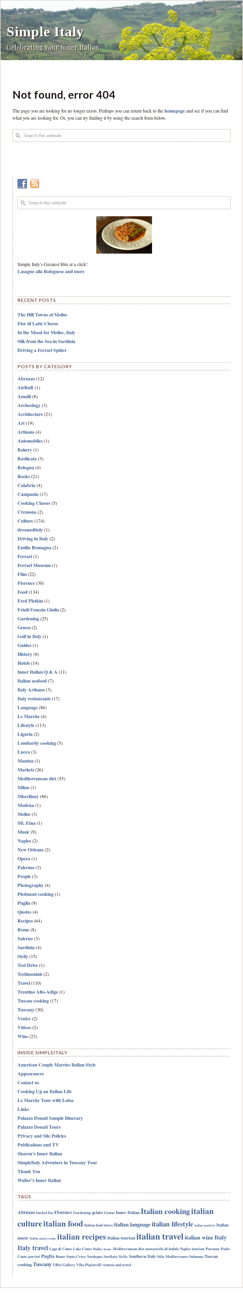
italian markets (204, 1225)
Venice (24, 1018)
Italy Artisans (31, 689)
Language (27, 707)
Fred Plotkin (30, 600)
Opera (23, 858)
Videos (24, 1027)
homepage (174, 110)
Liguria (25, 734)
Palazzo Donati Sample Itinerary (50, 1117)
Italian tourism (121, 1237)
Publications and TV (38, 1144)
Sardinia (26, 947)
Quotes (24, 911)
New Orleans (30, 849)
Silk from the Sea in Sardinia (46, 341)
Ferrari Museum (34, 565)
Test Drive (27, 965)
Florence (26, 582)
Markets (25, 769)
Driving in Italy (32, 538)
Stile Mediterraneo (172, 1256)
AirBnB (25, 387)
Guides (24, 645)
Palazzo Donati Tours (39, 1126)
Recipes (25, 920)
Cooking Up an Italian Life (44, 1091)
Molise (24, 814)
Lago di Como (60, 1248)
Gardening (28, 618)
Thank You (28, 1171)
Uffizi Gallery (64, 1264)
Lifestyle (25, 725)
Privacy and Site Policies (41, 1135)
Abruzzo (26, 378)
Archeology (29, 405)
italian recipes (81, 1236)
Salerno (25, 938)
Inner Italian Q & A (37, 671)
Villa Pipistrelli (89, 1264)
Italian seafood (32, 680)
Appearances (30, 1073)
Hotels (23, 662)
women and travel (117, 1264)
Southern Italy (142, 1256)
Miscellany (28, 796)
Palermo (25, 867)
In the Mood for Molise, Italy (46, 332)
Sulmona (196, 1256)
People (24, 876)
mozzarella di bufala (162, 1248)
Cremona (26, 511)
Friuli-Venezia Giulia (38, 609)
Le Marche (28, 716)
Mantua (25, 760)
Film (22, 574)
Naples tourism (192, 1248)
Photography (30, 885)
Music (23, 831)
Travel (23, 982)
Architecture (30, 414)
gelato (97, 1212)
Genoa (24, 627)
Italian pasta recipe (43, 1238)
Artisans (25, 431)
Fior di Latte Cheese (37, 323)
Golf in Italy (29, 636)
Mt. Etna (26, 822)
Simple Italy (45, 31)
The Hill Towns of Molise (42, 314)
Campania (28, 494)
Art (21, 422)
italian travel (159, 1236)
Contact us (28, 1082)
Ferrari (24, 556)
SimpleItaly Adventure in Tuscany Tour (57, 1162)
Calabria (26, 485)
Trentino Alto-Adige (37, 991)
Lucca (23, 751)
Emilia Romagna (34, 547)
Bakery (24, 449)
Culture (25, 520)
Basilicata (27, 458)
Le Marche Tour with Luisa (45, 1100)
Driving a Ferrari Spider (42, 350)
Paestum (213, 1248)
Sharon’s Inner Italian (39, 1153)
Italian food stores (98, 1225)
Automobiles (30, 440)
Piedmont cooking (35, 894)
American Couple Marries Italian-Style (56, 1064)
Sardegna (94, 1256)
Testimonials (29, 974)
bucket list (44, 1212)
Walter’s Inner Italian (39, 1180)
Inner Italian (128, 1212)
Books (23, 476)
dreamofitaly (30, 529)
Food (22, 591)
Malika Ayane (102, 1249)
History (24, 654)
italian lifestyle (172, 1224)
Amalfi (24, 396)
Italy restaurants (34, 698)
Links (23, 1109)
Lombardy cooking (36, 742)
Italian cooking (165, 1211)
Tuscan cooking (33, 1000)
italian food (63, 1223)
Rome (23, 929)
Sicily (22, 956)
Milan (23, 787)
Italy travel (32, 1248)
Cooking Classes (33, 502)
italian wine (199, 1237)
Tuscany (25, 1009)
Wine (22, 1036)
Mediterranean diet (36, 778)
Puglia (23, 902)
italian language (132, 1224)
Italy (221, 1237)
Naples (24, 840)
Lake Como (82, 1248)
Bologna (25, 467)
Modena (25, 805)
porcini (34, 1256)
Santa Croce (76, 1256)
